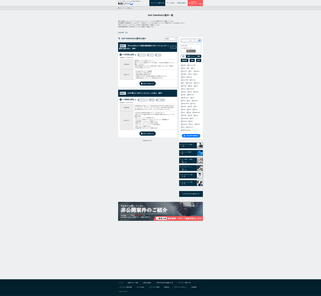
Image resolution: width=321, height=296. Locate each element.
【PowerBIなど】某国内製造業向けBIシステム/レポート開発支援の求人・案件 (144, 47)
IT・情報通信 (161, 99)
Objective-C (186, 97)
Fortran (193, 80)
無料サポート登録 (133, 282)
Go (183, 83)
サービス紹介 (171, 3)
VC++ (192, 124)
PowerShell (186, 103)
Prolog (193, 103)
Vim (184, 127)
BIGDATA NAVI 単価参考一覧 (165, 282)
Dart (196, 74)
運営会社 (166, 287)
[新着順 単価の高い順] (171, 38)
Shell (189, 112)
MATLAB (191, 94)
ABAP (184, 65)
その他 (159, 55)
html (197, 86)
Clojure (197, 71)
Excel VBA (185, 80)
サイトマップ (123, 291)
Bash (184, 68)
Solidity (185, 115)
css (191, 74)
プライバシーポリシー (180, 287)
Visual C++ (191, 127)
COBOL (185, 74)
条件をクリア (192, 51)
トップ (121, 282)
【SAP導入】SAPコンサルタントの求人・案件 (141, 93)
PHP (184, 100)
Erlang (190, 77)
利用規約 (194, 287)
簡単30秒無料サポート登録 (196, 3)
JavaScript (191, 88)
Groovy (198, 83)
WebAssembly (186, 130)
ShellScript (197, 112)
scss (184, 112)
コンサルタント (143, 99)
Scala (196, 109)
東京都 (152, 99)
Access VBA (192, 65)
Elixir (184, 77)
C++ (191, 71)
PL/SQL (196, 100)
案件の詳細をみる (148, 83)
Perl (193, 97)
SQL (191, 115)
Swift (196, 115)
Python (184, 106)
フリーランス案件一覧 (157, 3)
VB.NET (185, 121)
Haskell (185, 86)
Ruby (184, 109)
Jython (197, 91)
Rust (190, 109)
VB (192, 118)
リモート (151, 55)
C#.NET (185, 71)
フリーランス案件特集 (125, 287)
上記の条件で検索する (192, 135)
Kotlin (184, 94)
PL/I (189, 100)
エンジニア (142, 55)
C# (193, 68)
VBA (191, 121)
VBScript (185, 124)
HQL (191, 86)
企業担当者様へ (181, 3)
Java (184, 88)
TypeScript (185, 118)
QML (191, 106)
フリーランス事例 (154, 287)
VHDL (198, 124)
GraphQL (190, 83)
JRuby (184, 91)
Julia (190, 91)
